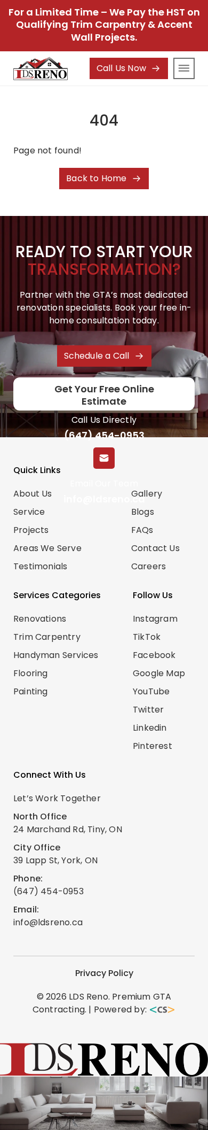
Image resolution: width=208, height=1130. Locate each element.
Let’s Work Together (57, 798)
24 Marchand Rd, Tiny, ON (67, 829)
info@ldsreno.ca (104, 499)
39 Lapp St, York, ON (55, 860)
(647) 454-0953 (104, 435)
